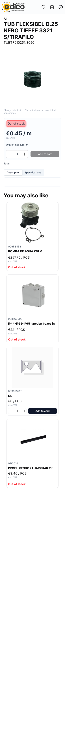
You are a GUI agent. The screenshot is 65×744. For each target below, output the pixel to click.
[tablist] (24, 172)
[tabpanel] (32, 182)
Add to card (42, 410)
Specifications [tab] (33, 172)
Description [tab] (13, 172)
